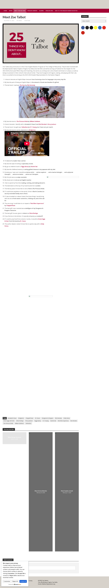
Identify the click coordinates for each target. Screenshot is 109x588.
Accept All (23, 581)
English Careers (32, 10)
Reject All (15, 581)
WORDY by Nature (43, 580)
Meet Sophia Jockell (67, 491)
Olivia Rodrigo (33, 213)
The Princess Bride (8, 423)
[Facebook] (83, 27)
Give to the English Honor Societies (66, 10)
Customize (7, 581)
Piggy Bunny (37, 421)
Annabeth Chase (12, 418)
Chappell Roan (10, 205)
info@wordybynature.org (48, 584)
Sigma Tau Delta (52, 582)
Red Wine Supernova (37, 203)
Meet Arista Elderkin (41, 491)
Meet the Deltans (19, 10)
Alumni (41, 10)
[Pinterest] (83, 32)
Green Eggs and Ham (8, 421)
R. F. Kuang (33, 127)
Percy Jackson (29, 421)
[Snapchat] (95, 27)
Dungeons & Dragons (47, 418)
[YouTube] (104, 27)
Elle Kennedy (31, 85)
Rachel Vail (34, 166)
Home (5, 10)
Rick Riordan (42, 124)
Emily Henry (67, 418)
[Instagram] (91, 27)
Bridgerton (21, 418)
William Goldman (35, 121)
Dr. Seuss (23, 221)
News (10, 10)
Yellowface (28, 423)
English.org (49, 10)
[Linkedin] (100, 27)
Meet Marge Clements (14, 437)
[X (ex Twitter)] (87, 27)
